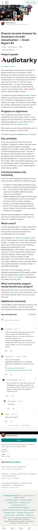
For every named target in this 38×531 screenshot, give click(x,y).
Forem (9, 517)
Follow (19, 440)
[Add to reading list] (21, 528)
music (4, 47)
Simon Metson (11, 23)
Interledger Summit (9, 512)
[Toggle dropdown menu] (35, 328)
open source (18, 517)
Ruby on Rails (20, 521)
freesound (5, 165)
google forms (22, 124)
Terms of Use (30, 515)
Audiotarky (14, 292)
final (20, 47)
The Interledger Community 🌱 (12, 495)
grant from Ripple (22, 238)
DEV (9, 519)
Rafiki (3, 270)
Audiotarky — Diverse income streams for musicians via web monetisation (18, 476)
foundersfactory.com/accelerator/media (18, 370)
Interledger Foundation (11, 500)
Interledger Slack (25, 502)
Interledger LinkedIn (26, 500)
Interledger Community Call (25, 512)
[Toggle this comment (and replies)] (2, 332)
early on (17, 158)
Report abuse (25, 425)
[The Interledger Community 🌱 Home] (6, 2)
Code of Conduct (14, 425)
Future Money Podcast (18, 505)
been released (31, 95)
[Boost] (29, 528)
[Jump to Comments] (13, 528)
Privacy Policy (20, 515)
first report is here (8, 66)
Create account (30, 2)
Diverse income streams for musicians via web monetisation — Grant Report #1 (17, 485)
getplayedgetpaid (8, 50)
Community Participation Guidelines (18, 507)
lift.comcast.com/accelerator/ (15, 368)
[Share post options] (34, 528)
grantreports (12, 47)
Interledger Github (12, 502)
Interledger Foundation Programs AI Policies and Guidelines (19, 510)
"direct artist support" (16, 277)
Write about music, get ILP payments (13, 468)
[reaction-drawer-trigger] (5, 528)
